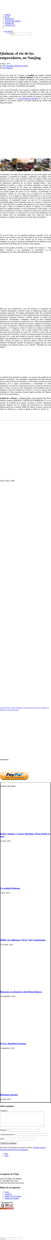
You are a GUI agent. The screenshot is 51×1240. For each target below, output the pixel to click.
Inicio (7, 1192)
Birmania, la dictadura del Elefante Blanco (21, 992)
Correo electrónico (7, 1134)
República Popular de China (17, 66)
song (6, 710)
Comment (3, 1111)
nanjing (38, 707)
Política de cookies (12, 1198)
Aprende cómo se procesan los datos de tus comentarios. (23, 1148)
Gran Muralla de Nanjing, (28, 98)
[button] (8, 31)
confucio (13, 707)
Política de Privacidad (13, 1196)
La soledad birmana (10, 888)
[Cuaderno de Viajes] (25, 6)
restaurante (44, 707)
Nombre (4, 1130)
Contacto (10, 25)
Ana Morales (8, 68)
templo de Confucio (13, 710)
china (1, 707)
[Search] (11, 1239)
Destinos (9, 19)
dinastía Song (19, 707)
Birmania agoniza (9, 1094)
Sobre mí (9, 23)
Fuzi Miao (27, 707)
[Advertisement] (25, 131)
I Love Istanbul (13, 21)
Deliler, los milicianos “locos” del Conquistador (23, 940)
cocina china (6, 707)
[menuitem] (28, 15)
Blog (7, 17)
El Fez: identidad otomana (13, 1043)
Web (1, 1139)
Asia (4, 66)
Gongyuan (33, 707)
